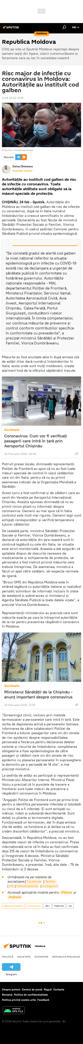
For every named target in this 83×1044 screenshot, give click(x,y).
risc (70, 905)
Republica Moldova (13, 905)
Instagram (50, 886)
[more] (76, 453)
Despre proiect (11, 989)
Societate (11, 429)
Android (14, 897)
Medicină (59, 905)
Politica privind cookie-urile (19, 1000)
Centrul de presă (32, 989)
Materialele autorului (22, 170)
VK (11, 886)
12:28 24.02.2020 (13, 98)
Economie (41, 956)
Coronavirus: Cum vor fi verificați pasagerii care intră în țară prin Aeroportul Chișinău (35, 440)
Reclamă (7, 994)
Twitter (50, 881)
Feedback (43, 1000)
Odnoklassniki (27, 886)
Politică (7, 956)
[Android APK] (14, 1010)
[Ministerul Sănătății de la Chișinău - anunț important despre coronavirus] (41, 657)
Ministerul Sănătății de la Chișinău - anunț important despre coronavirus (38, 694)
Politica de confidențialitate (31, 994)
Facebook (34, 881)
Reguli (48, 989)
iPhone (66, 892)
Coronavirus (34, 905)
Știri (47, 905)
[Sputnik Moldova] (11, 29)
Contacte (58, 989)
